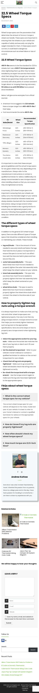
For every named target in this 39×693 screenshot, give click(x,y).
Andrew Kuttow (19, 476)
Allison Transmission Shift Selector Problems (9, 532)
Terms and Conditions (25, 687)
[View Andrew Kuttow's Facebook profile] (17, 472)
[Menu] (2, 2)
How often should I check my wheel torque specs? (18, 435)
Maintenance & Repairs (15, 8)
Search (3, 646)
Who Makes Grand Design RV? (11, 675)
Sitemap (25, 690)
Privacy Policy (25, 685)
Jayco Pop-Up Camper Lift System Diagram (27, 553)
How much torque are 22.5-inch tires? (19, 444)
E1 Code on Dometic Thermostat (27, 523)
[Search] (36, 2)
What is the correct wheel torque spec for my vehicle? (16, 397)
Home (3, 8)
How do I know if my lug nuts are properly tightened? (19, 425)
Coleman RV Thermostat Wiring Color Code (9, 553)
